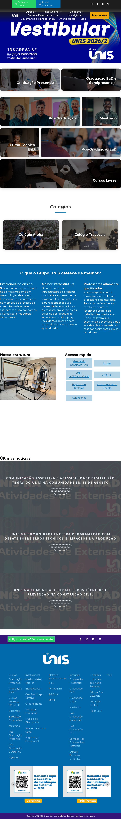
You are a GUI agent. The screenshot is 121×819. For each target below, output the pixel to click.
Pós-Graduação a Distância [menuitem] (15, 748)
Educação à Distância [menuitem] (96, 694)
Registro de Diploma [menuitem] (79, 386)
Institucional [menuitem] (51, 11)
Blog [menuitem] (83, 18)
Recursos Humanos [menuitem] (31, 711)
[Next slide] (51, 378)
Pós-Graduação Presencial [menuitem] (15, 735)
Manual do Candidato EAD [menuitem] (79, 363)
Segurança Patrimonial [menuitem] (32, 739)
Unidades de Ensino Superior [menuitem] (95, 683)
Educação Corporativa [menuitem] (15, 718)
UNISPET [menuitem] (107, 374)
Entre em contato (23, 4)
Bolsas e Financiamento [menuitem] (41, 15)
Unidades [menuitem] (75, 11)
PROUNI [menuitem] (54, 694)
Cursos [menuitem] (30, 11)
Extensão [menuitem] (14, 710)
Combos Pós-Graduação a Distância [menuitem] (77, 742)
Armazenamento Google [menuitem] (107, 386)
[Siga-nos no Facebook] (97, 4)
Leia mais (57, 511)
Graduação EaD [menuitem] (15, 690)
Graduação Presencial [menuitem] (15, 681)
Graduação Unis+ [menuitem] (76, 700)
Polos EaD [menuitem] (96, 710)
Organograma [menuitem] (33, 703)
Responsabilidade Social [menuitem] (35, 730)
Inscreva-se (99, 15)
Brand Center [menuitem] (33, 688)
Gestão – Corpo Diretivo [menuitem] (34, 696)
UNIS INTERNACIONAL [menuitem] (79, 375)
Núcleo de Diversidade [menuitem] (32, 720)
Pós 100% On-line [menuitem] (95, 703)
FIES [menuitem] (51, 682)
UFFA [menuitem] (52, 700)
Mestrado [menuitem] (14, 726)
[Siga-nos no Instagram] (92, 4)
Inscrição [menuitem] (73, 15)
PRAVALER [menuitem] (55, 688)
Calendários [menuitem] (79, 397)
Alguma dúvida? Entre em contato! (32, 639)
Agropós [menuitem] (14, 757)
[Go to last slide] (4, 378)
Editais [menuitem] (107, 363)
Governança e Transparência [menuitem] (38, 18)
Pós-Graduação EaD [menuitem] (76, 729)
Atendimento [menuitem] (67, 18)
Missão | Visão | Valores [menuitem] (33, 681)
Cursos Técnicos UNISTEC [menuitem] (14, 702)
